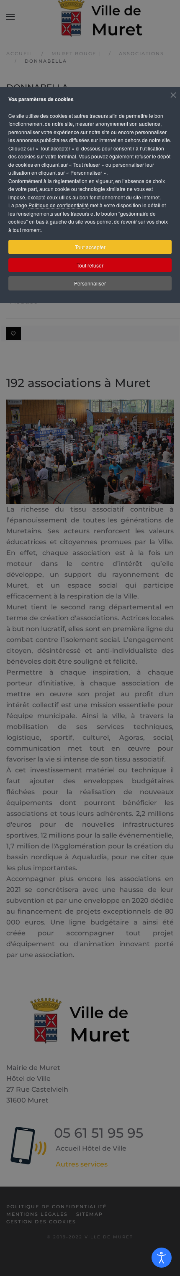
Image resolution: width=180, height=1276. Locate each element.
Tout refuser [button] (90, 265)
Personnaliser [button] (90, 283)
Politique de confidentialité (58, 205)
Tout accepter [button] (90, 246)
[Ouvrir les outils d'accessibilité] (162, 1258)
